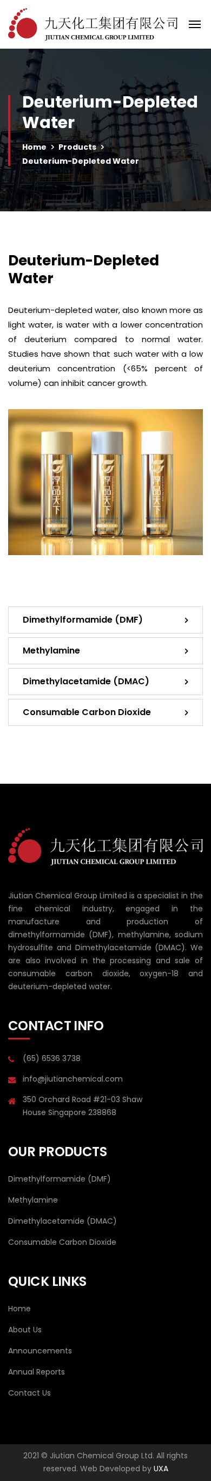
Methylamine (51, 650)
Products (77, 147)
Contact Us (29, 1392)
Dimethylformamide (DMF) (83, 619)
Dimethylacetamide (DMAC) (86, 681)
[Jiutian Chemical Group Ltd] (92, 24)
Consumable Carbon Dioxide (87, 712)
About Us (25, 1329)
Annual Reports (36, 1371)
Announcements (40, 1350)
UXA (161, 1468)
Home (34, 147)
